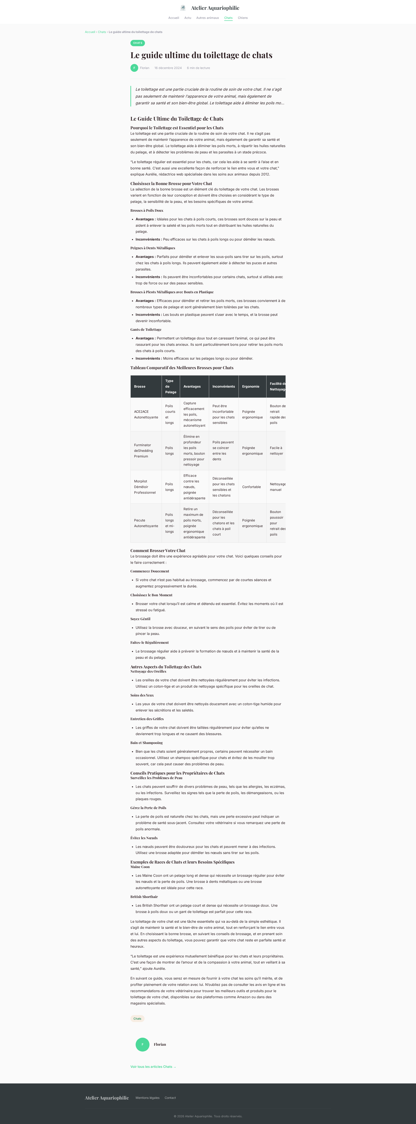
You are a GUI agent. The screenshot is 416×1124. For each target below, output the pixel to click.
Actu (187, 17)
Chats (228, 17)
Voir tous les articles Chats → (153, 1067)
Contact (170, 1097)
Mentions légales (147, 1097)
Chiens (243, 17)
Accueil (173, 17)
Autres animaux (207, 17)
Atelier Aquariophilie (215, 7)
